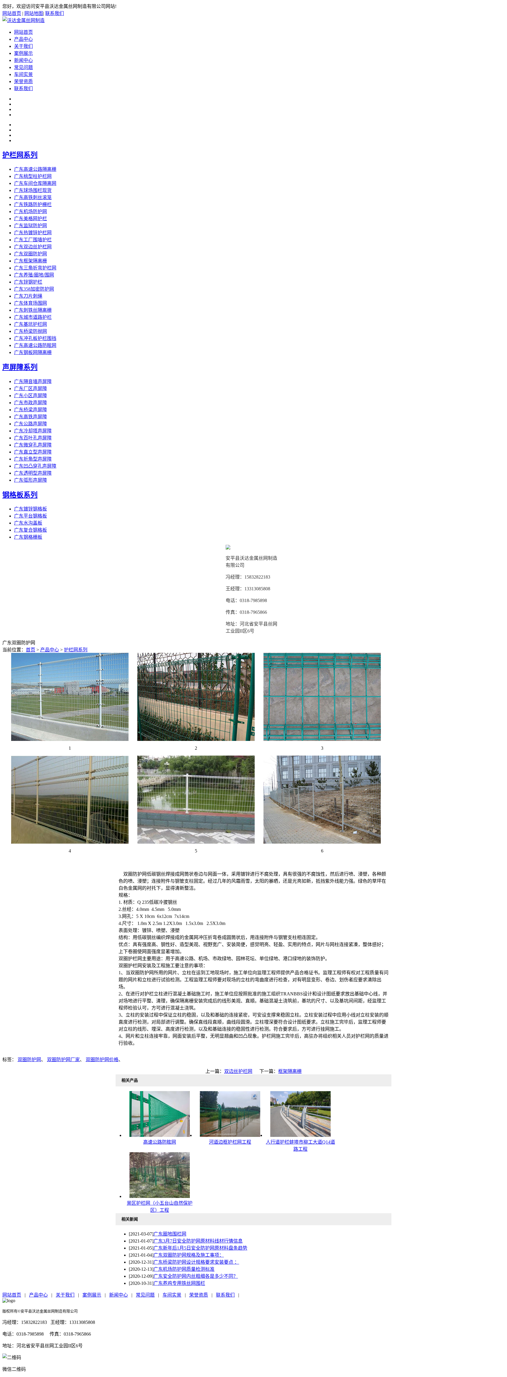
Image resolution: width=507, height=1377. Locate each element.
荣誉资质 (23, 81)
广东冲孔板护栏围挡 (35, 338)
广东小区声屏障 (30, 395)
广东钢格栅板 (28, 537)
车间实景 (23, 74)
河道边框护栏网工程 (230, 1142)
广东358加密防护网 (34, 288)
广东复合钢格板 (30, 529)
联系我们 (54, 13)
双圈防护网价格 (102, 1059)
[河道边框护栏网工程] (230, 1135)
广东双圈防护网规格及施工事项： (188, 1255)
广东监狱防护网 (30, 225)
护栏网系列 (20, 155)
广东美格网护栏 (30, 218)
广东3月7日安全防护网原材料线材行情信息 (198, 1240)
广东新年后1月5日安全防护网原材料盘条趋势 (200, 1247)
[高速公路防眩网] (159, 1135)
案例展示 (23, 53)
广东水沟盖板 (28, 522)
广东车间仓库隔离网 (35, 183)
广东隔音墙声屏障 (33, 381)
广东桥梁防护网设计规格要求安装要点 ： (196, 1262)
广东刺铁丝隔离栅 (33, 310)
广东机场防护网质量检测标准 (183, 1269)
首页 (30, 649)
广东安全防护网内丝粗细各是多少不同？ (195, 1276)
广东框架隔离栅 (30, 260)
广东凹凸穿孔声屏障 (35, 466)
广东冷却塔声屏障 (33, 430)
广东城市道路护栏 (33, 317)
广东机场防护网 (30, 211)
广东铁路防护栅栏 (33, 204)
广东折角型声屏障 (33, 458)
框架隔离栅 (290, 1071)
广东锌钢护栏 (28, 281)
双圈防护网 (29, 1059)
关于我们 (23, 46)
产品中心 (23, 39)
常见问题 (23, 67)
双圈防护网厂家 (63, 1059)
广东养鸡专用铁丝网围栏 (179, 1283)
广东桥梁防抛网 (30, 331)
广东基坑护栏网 (30, 324)
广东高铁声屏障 (30, 416)
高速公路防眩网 (159, 1142)
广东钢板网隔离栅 (33, 352)
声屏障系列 (20, 367)
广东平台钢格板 (30, 515)
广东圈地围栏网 (169, 1233)
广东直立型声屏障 (33, 451)
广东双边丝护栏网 (33, 246)
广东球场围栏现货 (33, 190)
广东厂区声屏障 (30, 388)
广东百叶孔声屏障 (33, 437)
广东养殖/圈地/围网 (34, 274)
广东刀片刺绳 (28, 296)
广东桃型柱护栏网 (33, 176)
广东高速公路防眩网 (35, 345)
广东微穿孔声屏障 (33, 444)
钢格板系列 (20, 495)
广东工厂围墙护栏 (33, 239)
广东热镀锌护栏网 (33, 232)
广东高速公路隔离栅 (35, 169)
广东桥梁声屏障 (30, 409)
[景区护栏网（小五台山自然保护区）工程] (159, 1196)
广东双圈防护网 (30, 253)
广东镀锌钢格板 (30, 508)
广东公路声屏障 (30, 423)
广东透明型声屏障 (33, 473)
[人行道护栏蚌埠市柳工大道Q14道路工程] (300, 1135)
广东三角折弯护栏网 (35, 267)
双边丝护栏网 (238, 1071)
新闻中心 (23, 60)
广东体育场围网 (30, 303)
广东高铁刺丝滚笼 (33, 197)
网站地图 (33, 13)
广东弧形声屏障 (30, 480)
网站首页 (11, 13)
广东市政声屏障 (30, 402)
